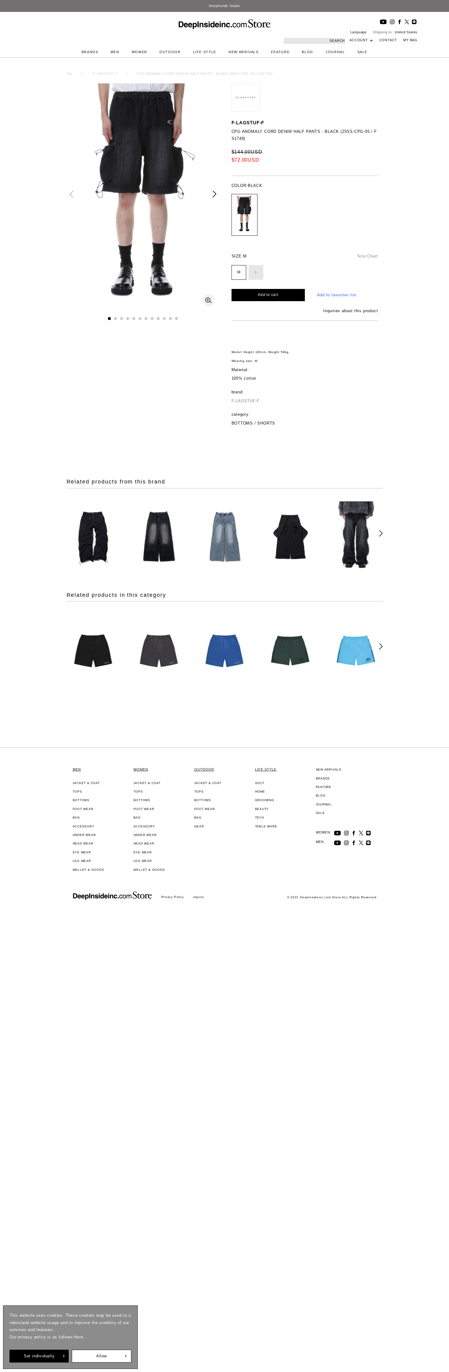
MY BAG (410, 40)
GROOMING (264, 800)
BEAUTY (262, 809)
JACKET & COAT (86, 783)
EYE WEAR (82, 852)
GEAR (199, 826)
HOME (260, 791)
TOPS (77, 791)
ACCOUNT (358, 40)
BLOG (307, 52)
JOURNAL (335, 52)
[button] (214, 194)
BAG (76, 817)
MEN (115, 52)
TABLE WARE (266, 826)
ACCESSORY (83, 826)
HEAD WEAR (83, 843)
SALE (362, 52)
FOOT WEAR (83, 809)
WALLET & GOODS (88, 869)
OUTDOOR (170, 52)
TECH (259, 817)
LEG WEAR (82, 861)
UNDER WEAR (84, 835)
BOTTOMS (81, 800)
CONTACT (388, 40)
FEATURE (280, 52)
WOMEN (139, 52)
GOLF (260, 783)
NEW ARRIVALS (243, 52)
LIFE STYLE (205, 52)
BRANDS (90, 52)
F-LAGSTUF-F (248, 122)
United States (406, 32)
